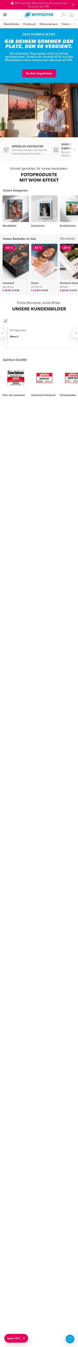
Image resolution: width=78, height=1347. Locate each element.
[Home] (39, 14)
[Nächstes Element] (72, 24)
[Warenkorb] (72, 15)
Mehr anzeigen (67, 238)
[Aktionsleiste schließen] (73, 4)
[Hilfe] (70, 1339)
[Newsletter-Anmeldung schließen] (24, 1338)
